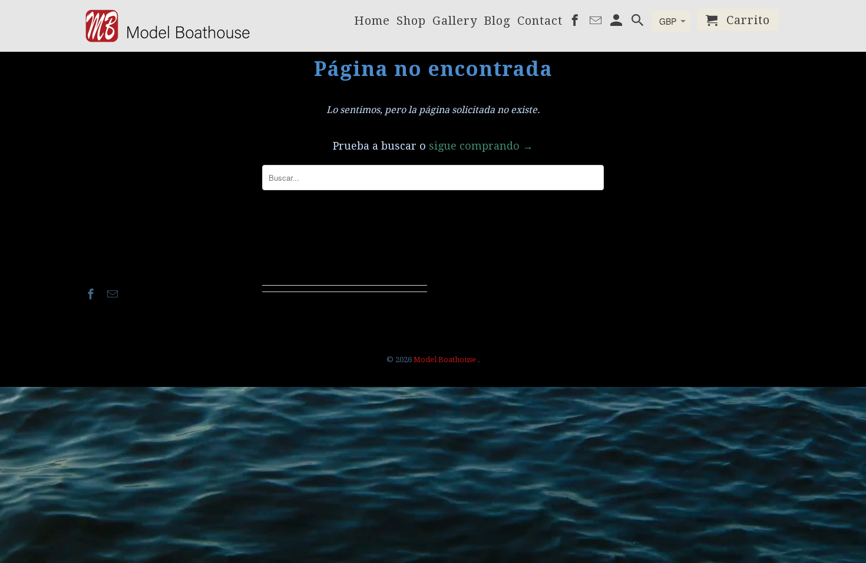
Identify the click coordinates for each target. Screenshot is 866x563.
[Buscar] (639, 22)
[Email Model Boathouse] (113, 294)
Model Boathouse (446, 359)
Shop (411, 21)
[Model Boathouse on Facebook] (91, 294)
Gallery (454, 21)
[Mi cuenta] (617, 22)
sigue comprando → (481, 146)
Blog (497, 21)
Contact (540, 21)
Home (372, 21)
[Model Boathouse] (167, 25)
